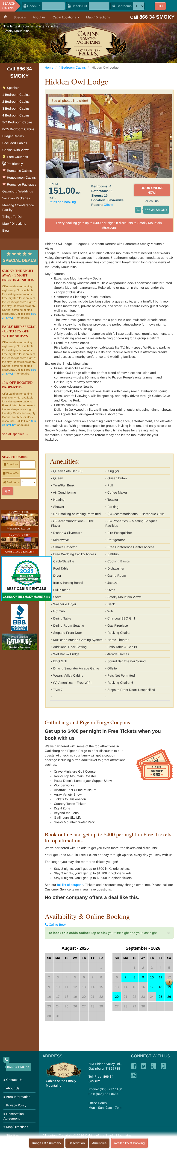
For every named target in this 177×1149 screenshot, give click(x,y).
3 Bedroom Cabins (16, 108)
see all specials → (15, 434)
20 (117, 996)
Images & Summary (46, 1143)
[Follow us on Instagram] (133, 1075)
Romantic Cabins (19, 170)
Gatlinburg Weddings (17, 191)
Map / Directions (98, 17)
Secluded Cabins (14, 143)
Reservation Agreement (13, 1116)
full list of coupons (70, 885)
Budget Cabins (13, 136)
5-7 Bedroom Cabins (17, 122)
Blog (5, 230)
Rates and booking (62, 202)
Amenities (99, 1143)
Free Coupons (17, 157)
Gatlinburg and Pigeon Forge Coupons (87, 722)
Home (49, 67)
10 (152, 977)
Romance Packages (21, 184)
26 (169, 996)
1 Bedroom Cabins (16, 94)
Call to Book (57, 924)
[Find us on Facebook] (133, 1066)
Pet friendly (14, 164)
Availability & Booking (129, 1143)
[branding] (88, 43)
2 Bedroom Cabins (16, 101)
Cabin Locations (65, 17)
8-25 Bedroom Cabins (18, 129)
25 (160, 996)
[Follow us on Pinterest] (163, 1066)
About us (39, 17)
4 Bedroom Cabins (72, 67)
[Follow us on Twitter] (143, 1066)
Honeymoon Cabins (21, 177)
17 (152, 987)
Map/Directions (17, 1127)
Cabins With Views (15, 150)
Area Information (18, 1097)
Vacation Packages (16, 198)
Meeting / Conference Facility (18, 207)
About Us (12, 1088)
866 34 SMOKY (156, 210)
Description (76, 1143)
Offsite (108, 205)
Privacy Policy (16, 1105)
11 (160, 977)
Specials (20, 17)
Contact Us (14, 1080)
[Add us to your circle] (153, 1066)
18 (160, 987)
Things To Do (12, 216)
